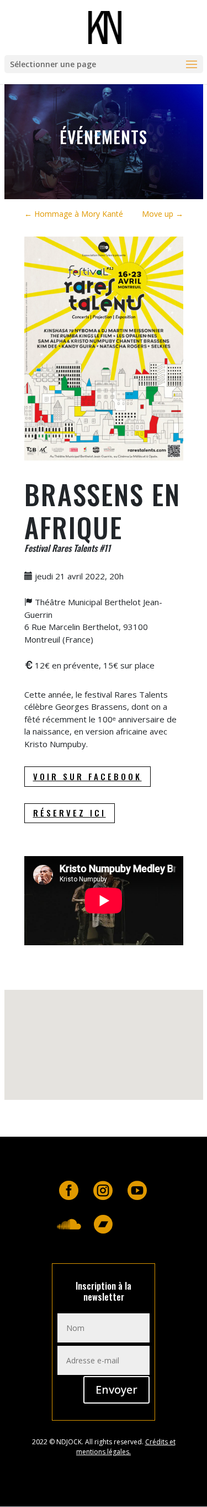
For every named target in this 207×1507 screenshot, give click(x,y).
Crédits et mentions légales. (126, 1446)
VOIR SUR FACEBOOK (87, 776)
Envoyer (116, 1389)
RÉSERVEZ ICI (69, 813)
